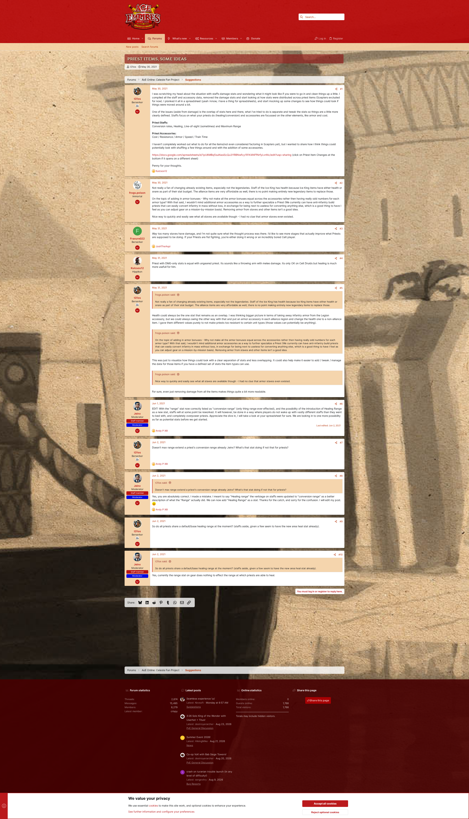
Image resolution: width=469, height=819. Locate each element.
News (190, 745)
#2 (341, 182)
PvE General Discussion (200, 728)
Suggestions (194, 706)
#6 (341, 403)
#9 (341, 521)
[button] (142, 38)
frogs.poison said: (165, 294)
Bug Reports (194, 783)
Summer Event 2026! (199, 737)
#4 (341, 258)
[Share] (336, 89)
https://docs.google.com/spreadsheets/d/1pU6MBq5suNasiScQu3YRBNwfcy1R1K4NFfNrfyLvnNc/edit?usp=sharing (221, 154)
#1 (341, 88)
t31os (133, 66)
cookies (153, 805)
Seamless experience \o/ (201, 698)
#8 (341, 475)
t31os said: (161, 482)
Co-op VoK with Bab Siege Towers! (206, 754)
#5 (341, 287)
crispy (174, 711)
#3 (341, 228)
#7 (341, 442)
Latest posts (193, 690)
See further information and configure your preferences (161, 811)
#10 (341, 554)
